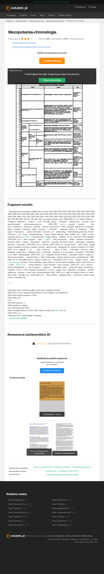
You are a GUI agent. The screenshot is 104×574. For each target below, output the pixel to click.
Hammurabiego (14, 262)
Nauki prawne (58, 516)
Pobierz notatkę (53, 61)
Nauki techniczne (15, 525)
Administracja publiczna (43, 467)
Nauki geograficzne (60, 508)
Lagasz (48, 239)
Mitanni (58, 310)
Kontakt (94, 539)
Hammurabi (20, 265)
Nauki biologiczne (16, 500)
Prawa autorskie (53, 539)
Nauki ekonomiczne (16, 504)
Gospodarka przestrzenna (68, 471)
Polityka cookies (87, 536)
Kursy (33, 15)
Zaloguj (93, 7)
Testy (42, 15)
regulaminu (60, 536)
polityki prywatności (73, 536)
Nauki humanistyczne (17, 512)
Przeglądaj (11, 15)
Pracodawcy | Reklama (68, 539)
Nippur (26, 237)
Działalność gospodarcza (81, 467)
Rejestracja (81, 7)
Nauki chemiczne (59, 500)
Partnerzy (87, 539)
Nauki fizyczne (14, 508)
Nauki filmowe (58, 504)
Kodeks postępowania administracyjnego (62, 475)
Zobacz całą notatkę (52, 80)
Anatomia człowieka (62, 467)
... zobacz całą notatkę (17, 318)
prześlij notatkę (53, 371)
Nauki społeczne (59, 521)
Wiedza (51, 15)
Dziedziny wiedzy (16, 494)
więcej (67, 2)
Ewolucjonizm (51, 471)
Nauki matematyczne (61, 512)
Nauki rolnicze (14, 521)
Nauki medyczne (15, 516)
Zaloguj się (41, 343)
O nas (80, 539)
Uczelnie (23, 15)
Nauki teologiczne (60, 525)
